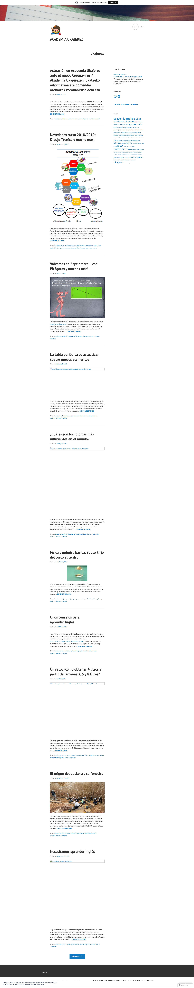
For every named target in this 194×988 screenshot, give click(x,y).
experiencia (116, 138)
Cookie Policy (40, 984)
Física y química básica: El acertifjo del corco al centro (77, 555)
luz (130, 146)
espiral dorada (125, 135)
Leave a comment (94, 119)
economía (89, 245)
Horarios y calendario (117, 981)
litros (94, 755)
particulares (92, 833)
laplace (115, 146)
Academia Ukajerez (66, 39)
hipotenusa (79, 336)
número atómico (77, 416)
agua (73, 599)
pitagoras (86, 336)
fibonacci (121, 138)
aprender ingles (75, 651)
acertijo (69, 599)
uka (95, 651)
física (99, 245)
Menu (142, 27)
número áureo (122, 152)
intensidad (134, 143)
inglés (52, 248)
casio (126, 130)
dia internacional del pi (132, 132)
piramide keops (124, 157)
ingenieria (123, 143)
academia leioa (66, 119)
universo (126, 163)
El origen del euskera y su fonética (76, 773)
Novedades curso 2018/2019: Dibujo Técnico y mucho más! (73, 137)
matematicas (70, 248)
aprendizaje (77, 534)
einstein (139, 132)
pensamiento (54, 758)
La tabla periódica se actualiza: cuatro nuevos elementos (74, 357)
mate (64, 248)
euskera (94, 245)
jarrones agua (80, 755)
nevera (129, 149)
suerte (115, 160)
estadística (131, 135)
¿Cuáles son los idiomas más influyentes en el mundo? (72, 436)
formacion (126, 138)
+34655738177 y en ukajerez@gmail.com (128, 77)
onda (127, 152)
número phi (116, 152)
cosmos (118, 132)
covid (80, 119)
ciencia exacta (134, 130)
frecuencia (138, 138)
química (76, 248)
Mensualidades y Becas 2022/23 (140, 981)
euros (136, 135)
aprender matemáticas (133, 127)
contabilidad (140, 130)
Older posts (77, 956)
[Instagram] (115, 96)
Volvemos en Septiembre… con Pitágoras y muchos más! (74, 266)
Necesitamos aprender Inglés (72, 851)
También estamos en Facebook (126, 104)
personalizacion (117, 157)
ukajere (134, 160)
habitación (127, 140)
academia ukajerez (70, 245)
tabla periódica (92, 416)
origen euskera (84, 833)
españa (68, 944)
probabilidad (133, 157)
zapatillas (130, 163)
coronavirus (74, 119)
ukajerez (85, 119)
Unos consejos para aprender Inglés (65, 619)
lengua (60, 248)
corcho (87, 599)
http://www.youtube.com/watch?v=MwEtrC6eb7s (67, 641)
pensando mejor (138, 154)
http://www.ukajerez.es (58, 324)
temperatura (127, 160)
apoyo (63, 944)
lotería (128, 146)
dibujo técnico (81, 245)
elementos (65, 416)
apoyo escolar (80, 599)
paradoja (120, 154)
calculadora (122, 130)
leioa (55, 248)
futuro (142, 138)
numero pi (133, 149)
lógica (86, 755)
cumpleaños (123, 132)
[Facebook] (119, 96)
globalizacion (75, 944)
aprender (116, 127)
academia (58, 119)
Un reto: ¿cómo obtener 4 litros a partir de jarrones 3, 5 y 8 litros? (75, 671)
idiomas (89, 534)
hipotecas (132, 140)
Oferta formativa (100, 981)
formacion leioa (131, 138)
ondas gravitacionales (134, 152)
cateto (73, 336)
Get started (113, 2)
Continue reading (57, 114)
